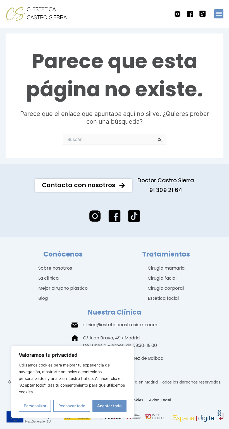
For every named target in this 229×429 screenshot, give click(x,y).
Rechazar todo (71, 405)
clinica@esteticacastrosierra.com (120, 325)
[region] (72, 382)
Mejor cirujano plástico (63, 288)
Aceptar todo (109, 405)
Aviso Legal (160, 399)
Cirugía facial (162, 278)
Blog (43, 298)
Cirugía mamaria (166, 268)
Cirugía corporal (166, 288)
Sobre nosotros (55, 268)
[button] (218, 13)
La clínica (48, 278)
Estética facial (163, 298)
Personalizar (35, 405)
